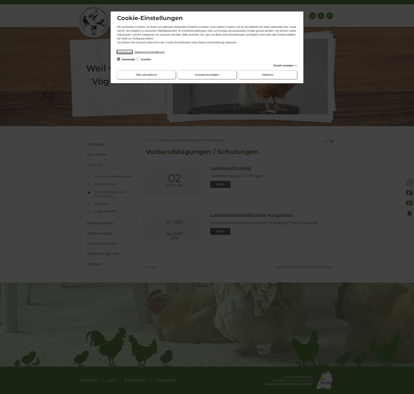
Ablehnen (267, 74)
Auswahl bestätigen (207, 74)
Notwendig (128, 59)
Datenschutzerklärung (150, 52)
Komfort (145, 59)
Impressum (124, 52)
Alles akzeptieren (146, 74)
